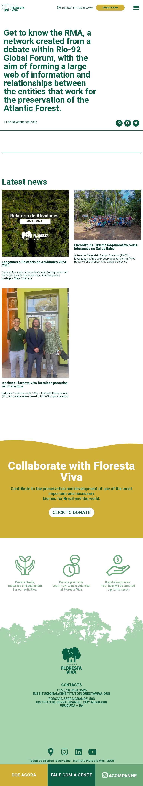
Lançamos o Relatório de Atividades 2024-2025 (34, 263)
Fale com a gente (71, 775)
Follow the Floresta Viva (77, 8)
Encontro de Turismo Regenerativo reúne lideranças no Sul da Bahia (105, 246)
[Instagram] (64, 752)
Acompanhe (123, 775)
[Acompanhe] (105, 775)
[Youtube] (92, 752)
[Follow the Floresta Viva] (59, 8)
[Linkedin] (78, 752)
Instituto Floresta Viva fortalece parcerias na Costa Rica (35, 384)
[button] (136, 8)
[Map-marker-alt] (50, 752)
